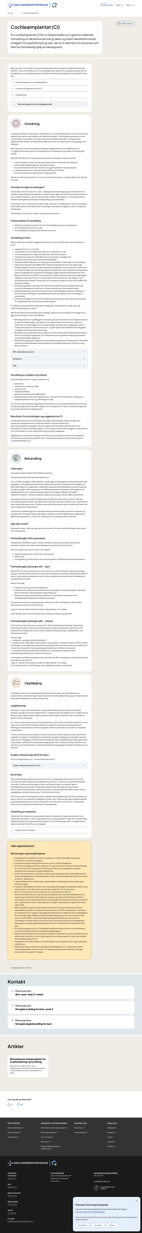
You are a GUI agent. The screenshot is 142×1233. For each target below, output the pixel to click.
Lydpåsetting (20, 95)
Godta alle (82, 1225)
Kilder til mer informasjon (25, 830)
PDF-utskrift (127, 23)
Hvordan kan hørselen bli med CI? (28, 88)
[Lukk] (136, 1200)
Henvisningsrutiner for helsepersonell (35, 104)
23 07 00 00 (12, 1204)
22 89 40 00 (12, 1187)
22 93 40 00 (12, 1196)
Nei (21, 1104)
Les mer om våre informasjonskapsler (90, 1212)
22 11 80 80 (12, 1213)
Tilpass (112, 1225)
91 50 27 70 (12, 1178)
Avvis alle (98, 1225)
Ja (11, 1104)
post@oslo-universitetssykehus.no (20, 1221)
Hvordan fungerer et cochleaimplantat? (31, 82)
